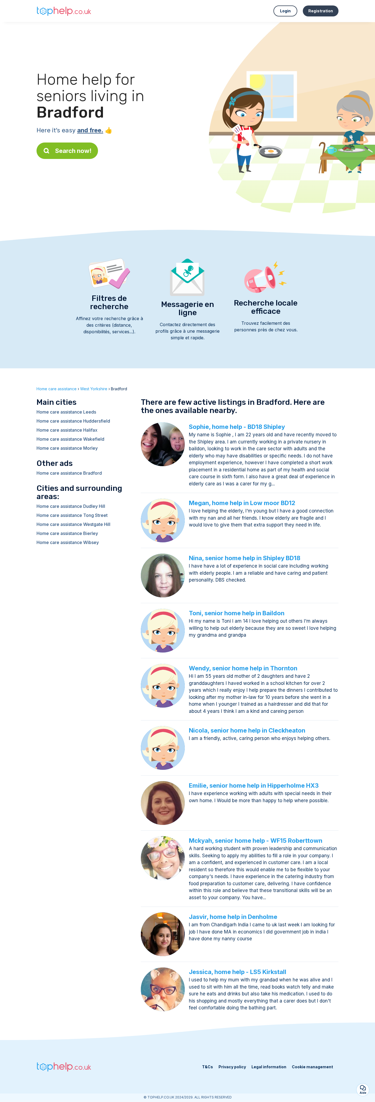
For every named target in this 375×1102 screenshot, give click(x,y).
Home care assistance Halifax (67, 430)
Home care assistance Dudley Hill (71, 506)
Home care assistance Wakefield (70, 439)
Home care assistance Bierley (67, 533)
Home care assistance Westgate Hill (73, 524)
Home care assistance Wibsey (68, 542)
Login (285, 10)
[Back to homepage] (64, 11)
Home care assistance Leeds (66, 412)
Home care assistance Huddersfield (73, 421)
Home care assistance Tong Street (72, 515)
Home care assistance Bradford (69, 473)
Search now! (73, 150)
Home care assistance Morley (67, 448)
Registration (320, 10)
